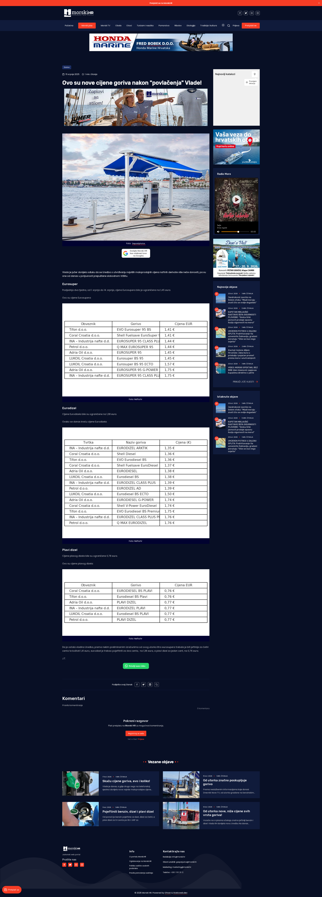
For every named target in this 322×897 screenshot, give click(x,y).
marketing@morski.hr (181, 867)
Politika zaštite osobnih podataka (139, 867)
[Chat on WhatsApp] (136, 666)
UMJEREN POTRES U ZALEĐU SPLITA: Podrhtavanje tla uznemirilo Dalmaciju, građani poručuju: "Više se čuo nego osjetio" (242, 336)
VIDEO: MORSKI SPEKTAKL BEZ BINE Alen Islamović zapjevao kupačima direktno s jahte (243, 370)
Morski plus (87, 25)
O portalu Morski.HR (137, 856)
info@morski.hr (178, 857)
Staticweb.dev (180, 892)
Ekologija (191, 25)
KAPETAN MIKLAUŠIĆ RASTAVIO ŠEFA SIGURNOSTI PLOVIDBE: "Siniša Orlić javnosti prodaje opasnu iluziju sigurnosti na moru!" (242, 317)
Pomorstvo (163, 25)
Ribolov (178, 25)
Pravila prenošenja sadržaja (141, 873)
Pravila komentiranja (72, 705)
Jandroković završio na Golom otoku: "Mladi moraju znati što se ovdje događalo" (242, 300)
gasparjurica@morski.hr (186, 862)
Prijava (236, 25)
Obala (118, 25)
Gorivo (67, 67)
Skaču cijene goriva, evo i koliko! (126, 781)
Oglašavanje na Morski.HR (140, 861)
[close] (319, 3)
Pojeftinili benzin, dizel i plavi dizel (128, 811)
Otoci (129, 25)
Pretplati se (250, 25)
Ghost (168, 892)
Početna (69, 25)
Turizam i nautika (145, 25)
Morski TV (105, 25)
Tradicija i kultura (208, 25)
